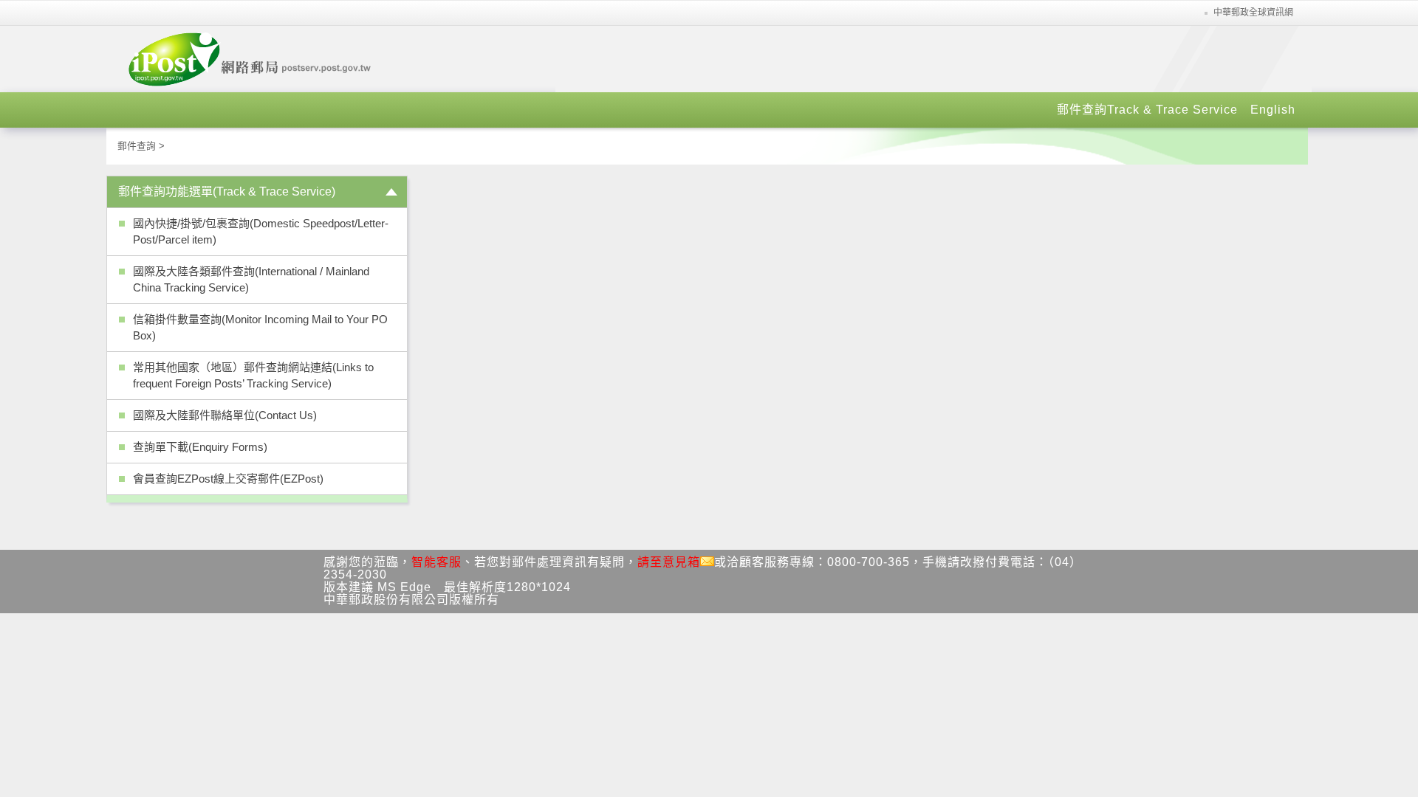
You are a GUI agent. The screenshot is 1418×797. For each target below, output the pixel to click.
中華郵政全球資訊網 (1253, 12)
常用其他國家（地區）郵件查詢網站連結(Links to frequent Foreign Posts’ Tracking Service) (253, 375)
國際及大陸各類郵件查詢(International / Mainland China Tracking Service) (251, 279)
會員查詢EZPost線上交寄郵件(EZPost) (228, 478)
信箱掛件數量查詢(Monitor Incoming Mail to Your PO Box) (260, 327)
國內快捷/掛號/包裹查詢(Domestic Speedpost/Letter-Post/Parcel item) (260, 231)
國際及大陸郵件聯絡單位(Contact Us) (225, 415)
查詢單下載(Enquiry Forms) (200, 447)
